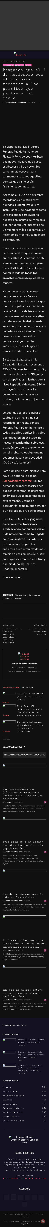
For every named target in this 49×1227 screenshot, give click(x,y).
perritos (18, 598)
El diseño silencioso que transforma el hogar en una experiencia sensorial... (24, 943)
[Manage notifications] (43, 1221)
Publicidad (24, 1217)
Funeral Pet (8, 598)
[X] (15, 110)
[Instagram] (16, 675)
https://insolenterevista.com (24, 667)
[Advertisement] (24, 25)
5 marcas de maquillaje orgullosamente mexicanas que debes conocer (31, 1054)
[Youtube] (38, 675)
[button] (4, 54)
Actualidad (6, 731)
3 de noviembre (20, 595)
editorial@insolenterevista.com (24, 1178)
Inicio (5, 61)
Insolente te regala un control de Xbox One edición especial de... (30, 1068)
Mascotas (28, 65)
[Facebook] (6, 110)
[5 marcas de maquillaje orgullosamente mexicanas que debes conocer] (9, 1055)
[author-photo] (24, 659)
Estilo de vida (19, 65)
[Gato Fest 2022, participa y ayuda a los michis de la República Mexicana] (9, 709)
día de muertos (34, 595)
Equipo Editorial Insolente (16, 102)
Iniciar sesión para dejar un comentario (24, 755)
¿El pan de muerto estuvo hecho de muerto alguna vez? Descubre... (23, 993)
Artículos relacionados (11, 688)
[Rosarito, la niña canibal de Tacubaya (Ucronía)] (9, 1042)
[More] (41, 613)
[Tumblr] (27, 675)
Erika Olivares (8, 802)
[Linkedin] (32, 110)
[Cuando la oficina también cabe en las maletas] (24, 880)
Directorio (8, 1214)
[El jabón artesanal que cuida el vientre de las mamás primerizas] (9, 724)
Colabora (39, 1214)
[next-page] (8, 738)
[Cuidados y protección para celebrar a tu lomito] (9, 696)
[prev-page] (4, 738)
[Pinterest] (41, 110)
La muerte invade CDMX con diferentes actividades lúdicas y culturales (12, 636)
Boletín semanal (18, 61)
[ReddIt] (35, 613)
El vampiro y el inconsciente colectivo (37, 631)
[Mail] (22, 675)
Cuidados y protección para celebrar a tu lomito (31, 696)
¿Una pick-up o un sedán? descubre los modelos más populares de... (23, 845)
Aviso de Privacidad (24, 1214)
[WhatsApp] (24, 110)
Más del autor (27, 688)
